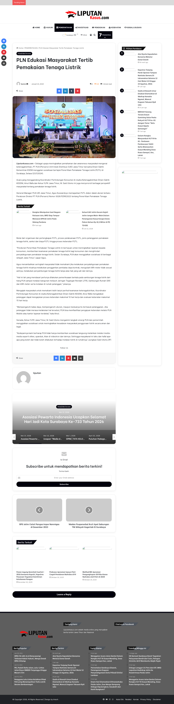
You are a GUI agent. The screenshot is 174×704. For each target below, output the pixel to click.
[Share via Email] (74, 358)
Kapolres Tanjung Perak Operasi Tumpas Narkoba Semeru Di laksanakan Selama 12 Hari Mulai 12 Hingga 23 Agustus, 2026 (147, 76)
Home (20, 48)
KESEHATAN (116, 27)
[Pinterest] (77, 91)
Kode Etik (120, 699)
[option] (64, 418)
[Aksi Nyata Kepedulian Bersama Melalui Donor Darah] (129, 60)
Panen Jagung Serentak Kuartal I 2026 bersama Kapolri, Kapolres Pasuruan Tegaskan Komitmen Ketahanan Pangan (30, 575)
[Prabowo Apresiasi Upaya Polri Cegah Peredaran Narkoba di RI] (64, 558)
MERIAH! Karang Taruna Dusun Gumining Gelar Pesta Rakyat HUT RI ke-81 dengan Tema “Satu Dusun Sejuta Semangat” (147, 120)
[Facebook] (59, 91)
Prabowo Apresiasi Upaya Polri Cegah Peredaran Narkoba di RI (62, 573)
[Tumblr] (71, 91)
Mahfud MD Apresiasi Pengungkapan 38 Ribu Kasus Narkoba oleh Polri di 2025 (95, 574)
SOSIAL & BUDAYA (134, 27)
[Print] (80, 358)
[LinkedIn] (65, 91)
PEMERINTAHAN (65, 27)
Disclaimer (157, 699)
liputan (23, 84)
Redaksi (128, 699)
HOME (37, 27)
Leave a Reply (64, 594)
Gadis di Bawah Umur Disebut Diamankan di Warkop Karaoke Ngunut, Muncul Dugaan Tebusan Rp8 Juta (147, 97)
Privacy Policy (145, 699)
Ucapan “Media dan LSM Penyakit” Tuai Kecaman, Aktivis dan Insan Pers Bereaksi (64, 419)
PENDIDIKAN (99, 27)
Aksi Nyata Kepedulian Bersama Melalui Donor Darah (147, 57)
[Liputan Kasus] (87, 14)
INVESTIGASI (83, 27)
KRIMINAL (64, 407)
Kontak (136, 699)
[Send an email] (27, 84)
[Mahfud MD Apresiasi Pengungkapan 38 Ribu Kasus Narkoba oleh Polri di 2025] (97, 558)
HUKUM (49, 27)
